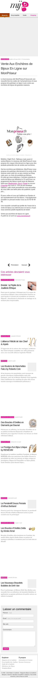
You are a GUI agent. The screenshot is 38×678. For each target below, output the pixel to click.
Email (12, 618)
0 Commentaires (26, 59)
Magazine (5, 15)
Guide (25, 15)
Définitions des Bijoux (8, 666)
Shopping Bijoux (6, 668)
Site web (5, 624)
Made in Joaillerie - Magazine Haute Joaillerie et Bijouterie (19, 6)
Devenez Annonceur (24, 662)
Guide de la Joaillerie (8, 664)
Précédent (14, 265)
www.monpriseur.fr (23, 216)
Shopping (33, 15)
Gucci (20, 183)
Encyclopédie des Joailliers (10, 662)
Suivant (24, 265)
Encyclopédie (15, 15)
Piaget (25, 183)
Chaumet (4, 185)
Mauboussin (12, 183)
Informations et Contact (25, 660)
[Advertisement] (19, 37)
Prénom (7, 613)
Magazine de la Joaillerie (9, 660)
